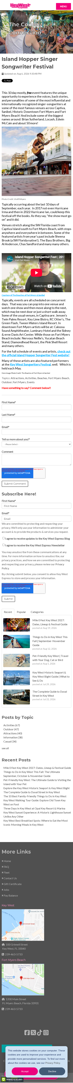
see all (5, 748)
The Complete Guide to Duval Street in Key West (31, 792)
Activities (30, 378)
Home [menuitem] (7, 861)
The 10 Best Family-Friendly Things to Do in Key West (34, 796)
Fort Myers (19, 382)
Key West (8, 905)
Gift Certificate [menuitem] (12, 884)
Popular (21, 611)
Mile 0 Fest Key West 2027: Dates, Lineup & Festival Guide (37, 767)
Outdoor (7, 382)
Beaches (42, 378)
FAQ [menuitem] (6, 866)
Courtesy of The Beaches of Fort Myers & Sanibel (23, 295)
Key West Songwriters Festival (30, 364)
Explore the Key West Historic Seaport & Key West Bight (36, 788)
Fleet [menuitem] (6, 872)
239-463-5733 (13, 954)
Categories (37, 611)
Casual (9, 741)
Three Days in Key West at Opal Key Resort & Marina (34, 808)
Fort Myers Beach (58, 378)
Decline (52, 1071)
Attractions (17, 378)
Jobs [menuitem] (6, 889)
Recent (8, 611)
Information (13, 737)
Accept (25, 1071)
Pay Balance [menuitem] (10, 895)
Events (31, 382)
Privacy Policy (52, 1063)
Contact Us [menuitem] (10, 878)
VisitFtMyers (20, 199)
